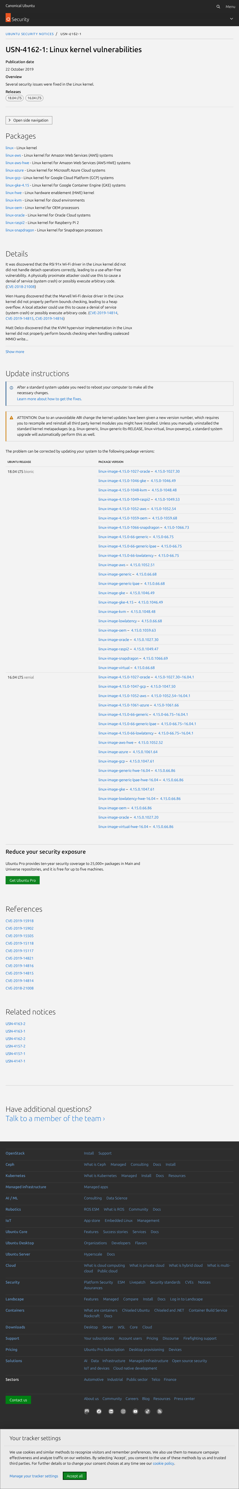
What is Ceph (95, 1164)
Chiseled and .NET (169, 1310)
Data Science (116, 1198)
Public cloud (107, 1271)
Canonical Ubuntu (20, 6)
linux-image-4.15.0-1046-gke (122, 480)
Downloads (15, 1327)
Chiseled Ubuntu (136, 1310)
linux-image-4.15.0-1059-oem (123, 518)
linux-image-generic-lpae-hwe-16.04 (128, 780)
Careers (132, 1398)
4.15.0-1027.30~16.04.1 (174, 677)
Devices (175, 1349)
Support (105, 1153)
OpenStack (15, 1153)
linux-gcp (13, 178)
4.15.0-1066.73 (176, 527)
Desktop (91, 1327)
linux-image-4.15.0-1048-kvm (122, 490)
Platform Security (98, 1282)
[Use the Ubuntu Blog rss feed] (160, 1412)
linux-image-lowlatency (117, 621)
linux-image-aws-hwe (116, 742)
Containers (15, 1310)
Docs (157, 1164)
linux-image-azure (113, 752)
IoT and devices (96, 1368)
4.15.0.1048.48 (143, 611)
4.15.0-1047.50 (163, 686)
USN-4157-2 (15, 1046)
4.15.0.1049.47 (146, 649)
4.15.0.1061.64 (145, 752)
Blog (146, 1398)
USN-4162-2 (15, 1038)
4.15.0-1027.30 (167, 471)
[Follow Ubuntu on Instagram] (124, 1412)
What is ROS (114, 1209)
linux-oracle (15, 215)
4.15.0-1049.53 (167, 499)
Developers (121, 1243)
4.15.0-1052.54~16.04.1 (170, 696)
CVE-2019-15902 (20, 928)
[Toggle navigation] (231, 18)
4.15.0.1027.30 (146, 639)
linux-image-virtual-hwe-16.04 (123, 826)
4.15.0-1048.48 (164, 490)
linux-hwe (14, 193)
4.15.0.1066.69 (155, 658)
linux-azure (15, 170)
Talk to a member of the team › (55, 1118)
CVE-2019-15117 (20, 951)
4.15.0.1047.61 (142, 761)
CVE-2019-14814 (103, 313)
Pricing (152, 1338)
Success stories (115, 1232)
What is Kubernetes (100, 1175)
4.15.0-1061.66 (166, 705)
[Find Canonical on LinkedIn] (112, 1412)
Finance (170, 1379)
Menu (230, 6)
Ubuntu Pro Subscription (104, 1349)
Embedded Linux (119, 1220)
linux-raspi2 (15, 222)
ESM (121, 1282)
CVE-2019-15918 (20, 921)
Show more (15, 351)
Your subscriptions (99, 1338)
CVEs (189, 1282)
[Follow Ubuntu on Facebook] (100, 1412)
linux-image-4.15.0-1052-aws (122, 509)
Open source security (189, 1361)
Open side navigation (30, 120)
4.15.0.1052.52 (150, 742)
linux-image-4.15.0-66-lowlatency (126, 555)
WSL (121, 1327)
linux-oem (14, 207)
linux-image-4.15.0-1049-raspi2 (124, 499)
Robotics (13, 1209)
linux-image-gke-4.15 (116, 602)
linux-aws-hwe (17, 163)
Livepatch (137, 1282)
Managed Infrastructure (148, 1361)
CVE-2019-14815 (20, 318)
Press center (184, 1398)
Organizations (95, 1243)
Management (148, 1220)
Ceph (10, 1164)
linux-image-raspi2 (113, 649)
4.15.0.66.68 (146, 574)
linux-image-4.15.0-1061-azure (123, 705)
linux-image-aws (111, 565)
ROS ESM (91, 1209)
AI (85, 1361)
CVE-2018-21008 (21, 286)
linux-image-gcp (111, 761)
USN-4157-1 (15, 1053)
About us (91, 1398)
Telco (155, 1379)
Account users (130, 1338)
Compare (130, 1299)
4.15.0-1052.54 (163, 509)
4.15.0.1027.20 (146, 817)
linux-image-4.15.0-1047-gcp (122, 686)
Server (107, 1327)
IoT (8, 1220)
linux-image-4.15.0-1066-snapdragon (128, 527)
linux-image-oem (112, 630)
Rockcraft (92, 1316)
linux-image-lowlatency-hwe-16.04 (126, 798)
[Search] (218, 6)
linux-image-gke (111, 593)
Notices (204, 1282)
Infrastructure (113, 1361)
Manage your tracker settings (34, 1476)
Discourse (171, 1338)
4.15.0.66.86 (165, 770)
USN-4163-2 (15, 1023)
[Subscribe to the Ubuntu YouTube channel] (136, 1412)
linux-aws (13, 155)
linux (10, 148)
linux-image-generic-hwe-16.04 (124, 770)
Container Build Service (208, 1310)
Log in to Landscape (186, 1299)
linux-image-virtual (114, 667)
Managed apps (96, 1187)
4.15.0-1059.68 (164, 518)
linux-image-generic (114, 574)
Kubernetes (15, 1175)
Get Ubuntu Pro (23, 880)
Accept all (75, 1476)
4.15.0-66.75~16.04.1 (170, 714)
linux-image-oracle (113, 639)
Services (139, 1232)
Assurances (93, 1288)
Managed (118, 1164)
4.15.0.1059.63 (143, 630)
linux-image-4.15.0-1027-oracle (124, 471)
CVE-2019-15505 (20, 936)
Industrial (115, 1379)
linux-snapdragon (20, 230)
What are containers (100, 1310)
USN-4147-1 (15, 1061)
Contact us (18, 1400)
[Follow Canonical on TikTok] (148, 1412)
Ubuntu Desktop (20, 1243)
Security (13, 1282)
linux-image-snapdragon (118, 658)
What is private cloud (147, 1265)
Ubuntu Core (16, 1232)
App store (92, 1220)
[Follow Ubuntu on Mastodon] (87, 1412)
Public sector (137, 1379)
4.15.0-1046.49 (163, 480)
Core (134, 1327)
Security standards (165, 1282)
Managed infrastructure (26, 1187)
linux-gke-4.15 (17, 185)
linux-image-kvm (112, 611)
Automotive (94, 1379)
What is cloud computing (104, 1265)
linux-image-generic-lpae (119, 583)
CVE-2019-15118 (20, 943)
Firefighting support (200, 1338)
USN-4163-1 (15, 1031)
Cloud (11, 1265)
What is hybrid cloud (186, 1265)
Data (95, 1361)
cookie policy (163, 1463)
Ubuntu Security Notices (30, 34)
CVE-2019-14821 (20, 958)
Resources (177, 1175)
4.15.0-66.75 (163, 537)
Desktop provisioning (146, 1349)
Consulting (139, 1164)
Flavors (141, 1243)
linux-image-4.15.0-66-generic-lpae (127, 546)
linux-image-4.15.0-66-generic (123, 537)
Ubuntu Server (18, 1254)
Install (89, 1153)
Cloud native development (135, 1368)
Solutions (14, 1361)
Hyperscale (93, 1254)
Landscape (15, 1299)
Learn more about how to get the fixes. (49, 399)
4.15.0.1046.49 (142, 593)
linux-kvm (14, 200)
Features (91, 1232)
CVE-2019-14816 (49, 318)
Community (138, 1209)
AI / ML (12, 1198)
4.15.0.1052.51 (142, 565)
